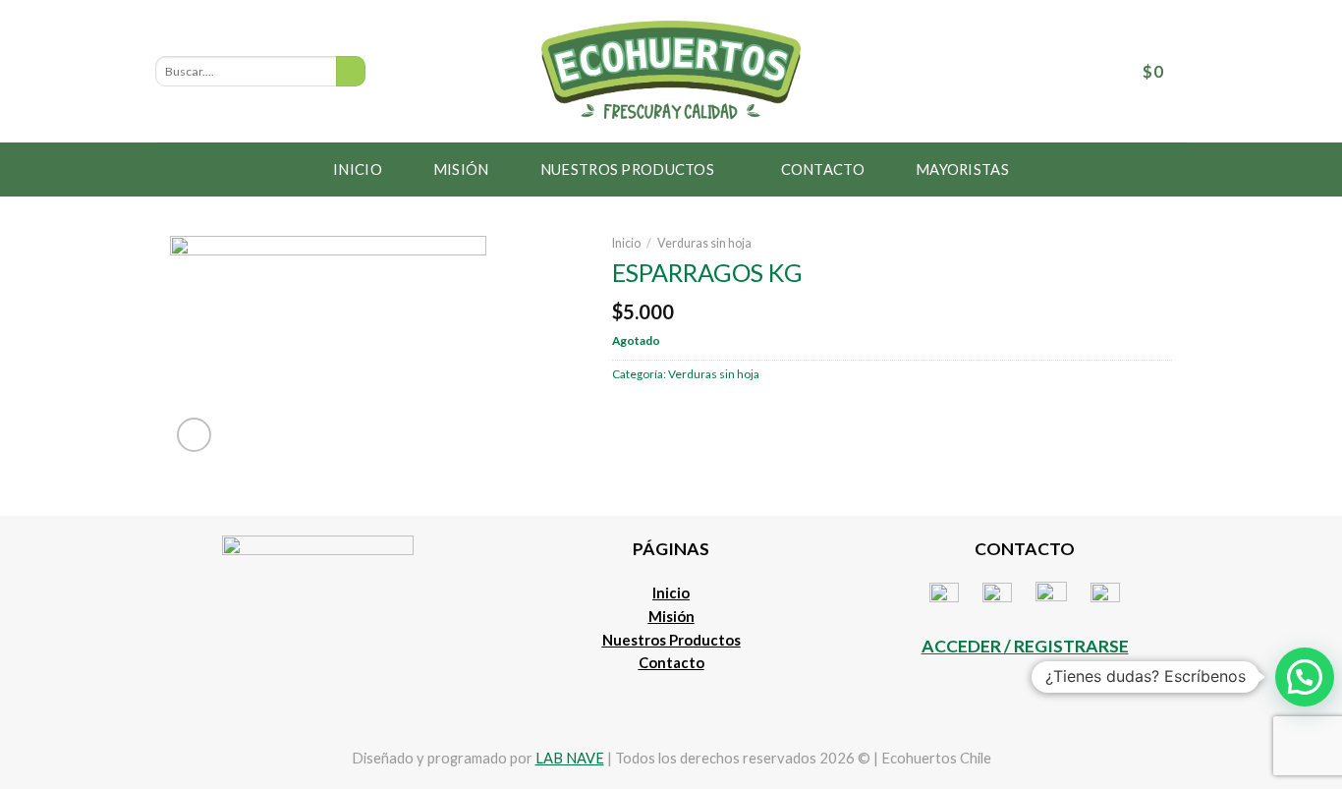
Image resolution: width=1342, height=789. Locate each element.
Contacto (823, 169)
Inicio (357, 169)
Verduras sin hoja (704, 243)
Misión (461, 169)
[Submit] (350, 71)
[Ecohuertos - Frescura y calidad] (671, 71)
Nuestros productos (627, 169)
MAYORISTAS (962, 169)
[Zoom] (194, 435)
